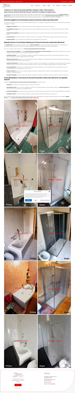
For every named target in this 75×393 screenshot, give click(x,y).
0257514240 (64, 1)
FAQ (54, 5)
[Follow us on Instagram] (19, 388)
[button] (49, 191)
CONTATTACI (36, 97)
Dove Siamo (64, 5)
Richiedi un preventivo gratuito (8, 1)
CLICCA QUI (18, 385)
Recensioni (58, 5)
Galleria (48, 5)
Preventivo (70, 5)
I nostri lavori (37, 5)
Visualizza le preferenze (44, 200)
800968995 (71, 1)
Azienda (44, 5)
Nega (36, 200)
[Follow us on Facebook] (17, 388)
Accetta (28, 200)
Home (32, 5)
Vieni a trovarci (19, 1)
